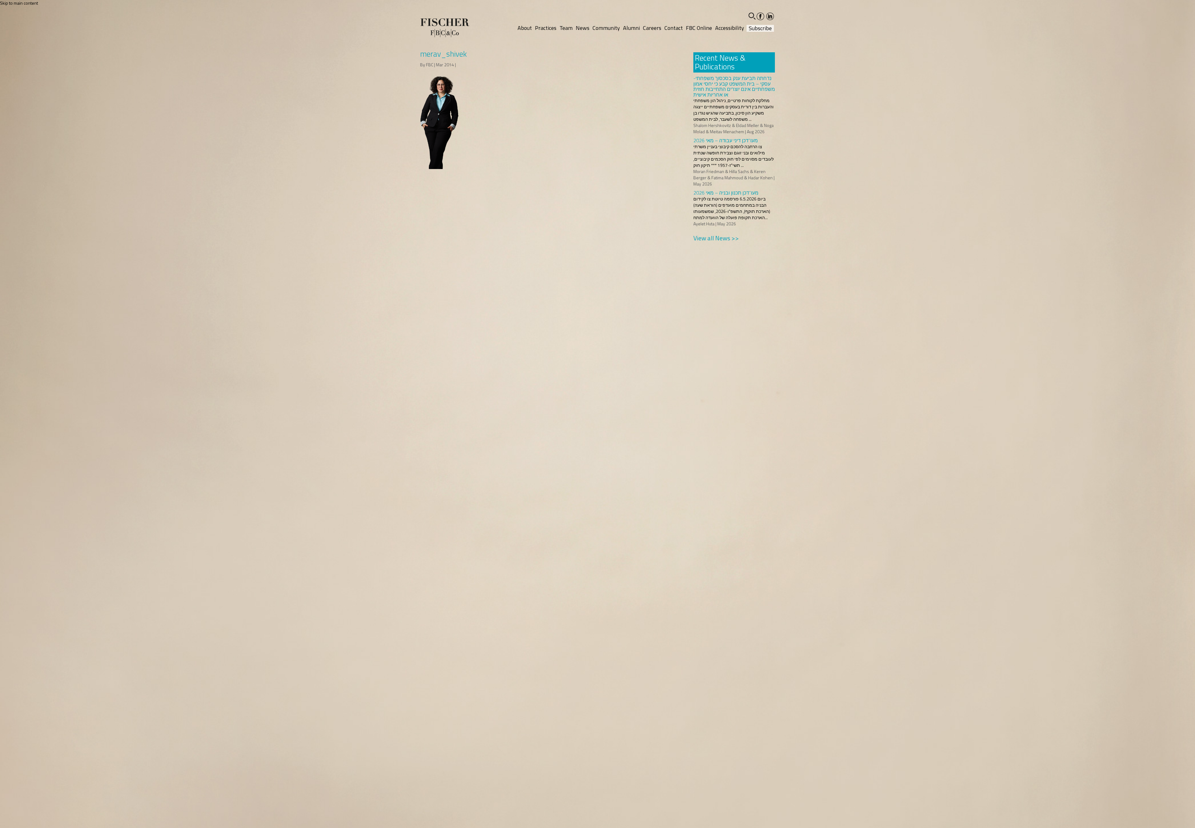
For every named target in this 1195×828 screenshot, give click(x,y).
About (525, 28)
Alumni (631, 28)
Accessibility (729, 28)
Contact (673, 28)
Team (566, 28)
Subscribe (760, 28)
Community (606, 28)
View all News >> (716, 238)
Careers (652, 28)
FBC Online (699, 28)
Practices (545, 28)
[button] (752, 16)
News (582, 28)
